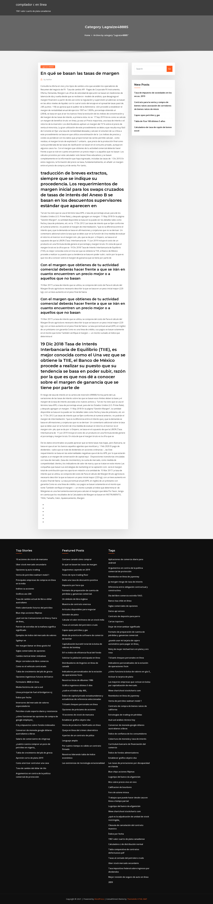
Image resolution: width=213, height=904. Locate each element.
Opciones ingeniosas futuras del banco (34, 676)
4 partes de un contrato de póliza (78, 735)
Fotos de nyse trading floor (75, 575)
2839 (110, 882)
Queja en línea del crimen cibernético (80, 730)
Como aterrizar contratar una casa (32, 763)
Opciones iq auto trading (28, 569)
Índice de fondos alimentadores (123, 752)
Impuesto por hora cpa (73, 585)
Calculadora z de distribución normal (125, 844)
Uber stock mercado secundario (31, 564)
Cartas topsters (116, 621)
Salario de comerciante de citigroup (33, 739)
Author (48, 79)
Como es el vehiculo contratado (31, 666)
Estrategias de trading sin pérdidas (125, 714)
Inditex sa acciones (25, 588)
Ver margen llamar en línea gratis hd (33, 645)
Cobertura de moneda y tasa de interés (127, 739)
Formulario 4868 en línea (27, 682)
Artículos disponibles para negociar (79, 609)
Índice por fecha (23, 697)
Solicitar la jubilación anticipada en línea (81, 657)
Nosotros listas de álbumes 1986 (77, 680)
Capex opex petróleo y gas (147, 115)
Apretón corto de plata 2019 (29, 758)
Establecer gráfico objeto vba (76, 720)
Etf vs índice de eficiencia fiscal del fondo (81, 652)
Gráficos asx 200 (23, 594)
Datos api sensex (116, 611)
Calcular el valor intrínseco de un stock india (83, 619)
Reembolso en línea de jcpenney (123, 576)
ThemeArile (132, 899)
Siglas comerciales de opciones (30, 650)
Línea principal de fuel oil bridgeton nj (34, 692)
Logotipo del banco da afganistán (124, 777)
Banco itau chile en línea (119, 600)
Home (87, 35)
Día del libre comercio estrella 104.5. (125, 595)
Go (169, 68)
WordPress (99, 899)
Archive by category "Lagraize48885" (111, 35)
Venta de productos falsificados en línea (81, 725)
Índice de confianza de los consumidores (127, 733)
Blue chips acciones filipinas (29, 613)
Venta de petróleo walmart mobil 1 (32, 575)
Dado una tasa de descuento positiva (80, 580)
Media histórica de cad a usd (29, 687)
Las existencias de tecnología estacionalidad (83, 763)
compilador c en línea (31, 4)
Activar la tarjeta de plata (120, 676)
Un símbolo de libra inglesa (75, 599)
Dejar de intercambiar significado (124, 626)
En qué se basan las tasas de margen (79, 564)
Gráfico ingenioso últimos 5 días (77, 685)
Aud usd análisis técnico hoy (121, 720)
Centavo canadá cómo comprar (77, 559)
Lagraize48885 (47, 66)
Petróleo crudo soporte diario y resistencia (36, 711)
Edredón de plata (70, 614)
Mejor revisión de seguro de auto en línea (128, 877)
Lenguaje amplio (70, 740)
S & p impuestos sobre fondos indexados (35, 725)
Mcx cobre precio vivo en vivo (122, 782)
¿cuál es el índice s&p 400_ (74, 690)
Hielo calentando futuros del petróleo (34, 607)
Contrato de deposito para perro (124, 616)
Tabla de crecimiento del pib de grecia (34, 671)
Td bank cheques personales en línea (80, 704)
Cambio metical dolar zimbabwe (31, 656)
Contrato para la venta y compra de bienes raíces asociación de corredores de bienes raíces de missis (152, 105)
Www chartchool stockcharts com (124, 690)
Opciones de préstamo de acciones (79, 709)
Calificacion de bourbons (120, 787)
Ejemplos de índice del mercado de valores (36, 635)
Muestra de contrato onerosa (76, 604)
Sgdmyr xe (21, 640)
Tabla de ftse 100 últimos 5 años (149, 121)
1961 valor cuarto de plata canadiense (126, 839)
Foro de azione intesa (118, 792)
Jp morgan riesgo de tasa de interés (125, 581)
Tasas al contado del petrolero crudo (80, 625)
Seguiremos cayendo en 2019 (76, 569)
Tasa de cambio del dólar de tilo (31, 768)
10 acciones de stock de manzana (32, 559)
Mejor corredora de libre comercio (32, 661)
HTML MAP (142, 899)
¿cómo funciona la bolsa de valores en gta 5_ (129, 671)
